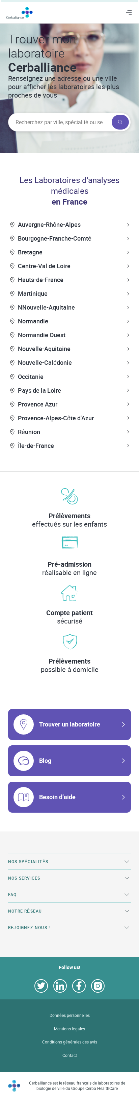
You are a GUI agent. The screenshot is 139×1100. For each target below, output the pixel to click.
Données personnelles (70, 1015)
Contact (69, 1055)
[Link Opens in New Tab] (41, 986)
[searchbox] (59, 122)
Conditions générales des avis (69, 1041)
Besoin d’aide (57, 797)
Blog (45, 760)
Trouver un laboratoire (69, 724)
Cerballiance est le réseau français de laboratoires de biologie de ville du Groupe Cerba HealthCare (77, 1085)
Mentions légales (69, 1028)
